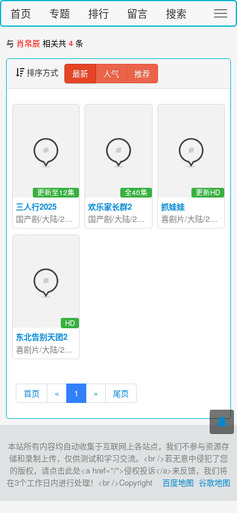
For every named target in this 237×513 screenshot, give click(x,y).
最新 (80, 73)
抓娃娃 (173, 206)
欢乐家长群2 (110, 206)
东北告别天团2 (41, 336)
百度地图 (178, 482)
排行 (98, 13)
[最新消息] (222, 422)
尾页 (121, 393)
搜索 (176, 13)
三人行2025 (36, 206)
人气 (111, 73)
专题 (59, 13)
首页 (20, 13)
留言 (137, 13)
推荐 (142, 73)
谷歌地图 (214, 482)
